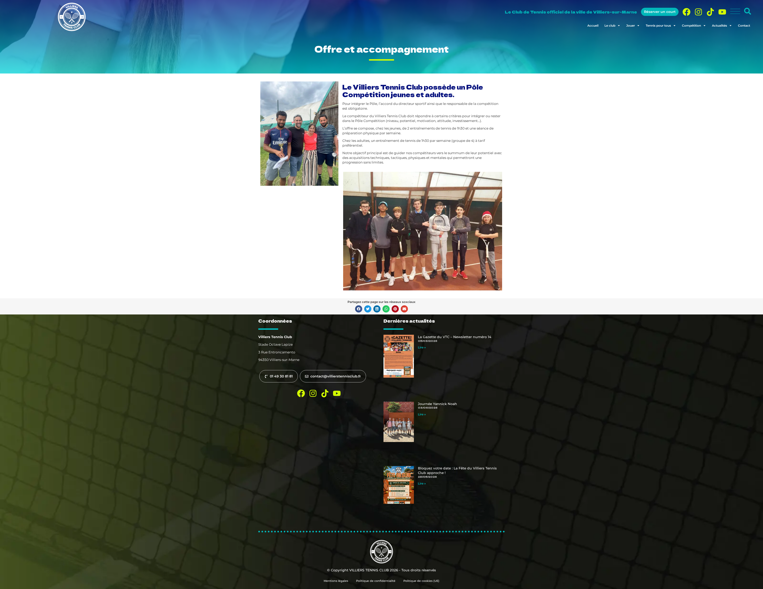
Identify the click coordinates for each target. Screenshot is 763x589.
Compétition (691, 25)
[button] (358, 308)
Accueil (592, 25)
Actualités (719, 25)
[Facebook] (686, 12)
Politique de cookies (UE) (421, 581)
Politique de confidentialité (375, 581)
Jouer (630, 25)
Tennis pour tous (658, 25)
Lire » (422, 347)
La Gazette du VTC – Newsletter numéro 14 (454, 337)
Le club (609, 25)
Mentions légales (336, 581)
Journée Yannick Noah (437, 404)
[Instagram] (698, 12)
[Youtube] (722, 12)
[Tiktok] (710, 12)
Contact (744, 25)
